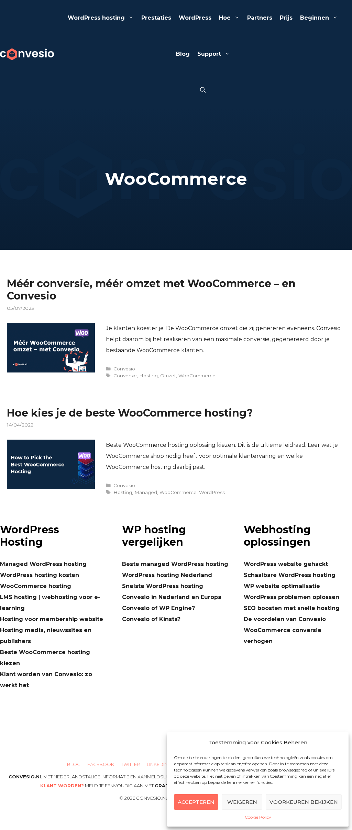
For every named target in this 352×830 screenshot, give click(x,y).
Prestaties (156, 17)
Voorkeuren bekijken (304, 802)
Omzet (168, 375)
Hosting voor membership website (51, 619)
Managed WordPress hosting (43, 564)
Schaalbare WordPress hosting (290, 575)
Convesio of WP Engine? (158, 608)
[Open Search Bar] (202, 90)
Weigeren (242, 802)
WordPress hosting (96, 17)
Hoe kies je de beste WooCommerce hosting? (130, 413)
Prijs (286, 17)
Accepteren (196, 802)
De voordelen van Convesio (285, 619)
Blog (183, 54)
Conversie (125, 375)
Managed (145, 492)
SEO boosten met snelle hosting (292, 608)
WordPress (195, 17)
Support (209, 54)
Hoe (225, 17)
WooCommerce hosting (35, 586)
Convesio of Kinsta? (151, 619)
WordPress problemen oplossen (291, 597)
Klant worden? (62, 785)
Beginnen (314, 17)
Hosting (148, 375)
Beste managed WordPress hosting (175, 564)
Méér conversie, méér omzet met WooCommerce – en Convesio (151, 289)
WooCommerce (197, 375)
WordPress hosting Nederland (167, 575)
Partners (259, 17)
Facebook (100, 764)
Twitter (130, 764)
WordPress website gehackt (286, 564)
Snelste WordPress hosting (162, 586)
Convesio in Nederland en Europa (171, 597)
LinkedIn (157, 764)
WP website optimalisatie (282, 586)
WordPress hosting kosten (39, 575)
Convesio (124, 368)
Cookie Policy (258, 817)
